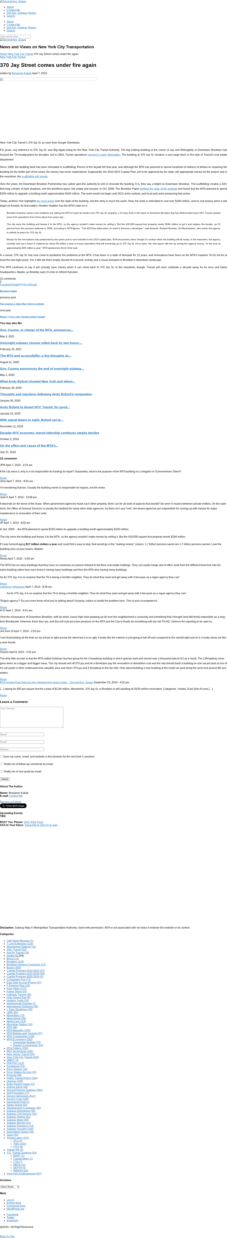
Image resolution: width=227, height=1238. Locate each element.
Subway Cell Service (22, 1114)
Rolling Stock (17, 1087)
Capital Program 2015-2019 (26, 973)
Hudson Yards (18, 1000)
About (10, 7)
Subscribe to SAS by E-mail (41, 825)
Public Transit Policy (22, 1078)
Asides (11, 955)
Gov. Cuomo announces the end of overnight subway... (42, 368)
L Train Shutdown (20, 1009)
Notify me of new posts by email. (23, 771)
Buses (14, 967)
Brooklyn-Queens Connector (26, 964)
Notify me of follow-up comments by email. (29, 764)
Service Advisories (21, 1096)
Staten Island (17, 1105)
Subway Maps (18, 1120)
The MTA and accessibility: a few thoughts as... (35, 355)
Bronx (13, 958)
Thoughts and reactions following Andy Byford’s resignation (46, 394)
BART (18, 1155)
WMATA (20, 1170)
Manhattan (15, 1015)
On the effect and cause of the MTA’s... (29, 445)
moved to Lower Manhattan (104, 154)
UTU (18, 1146)
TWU (19, 1143)
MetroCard (16, 1021)
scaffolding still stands (35, 176)
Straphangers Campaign (24, 1108)
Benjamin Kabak (22, 73)
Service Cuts (17, 1099)
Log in (10, 1200)
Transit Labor (18, 1137)
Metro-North (16, 1018)
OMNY (12, 1060)
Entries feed (14, 1202)
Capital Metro (23, 1158)
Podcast (14, 1075)
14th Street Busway (20, 940)
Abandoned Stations (21, 946)
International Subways (22, 1006)
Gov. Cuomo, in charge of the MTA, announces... (36, 330)
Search (11, 16)
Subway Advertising (21, 1111)
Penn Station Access (21, 1072)
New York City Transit (20, 54)
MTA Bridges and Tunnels (24, 1033)
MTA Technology (20, 1051)
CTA (17, 1161)
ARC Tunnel (17, 949)
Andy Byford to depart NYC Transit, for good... (35, 407)
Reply (3, 478)
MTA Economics (20, 1039)
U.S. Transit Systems (22, 1152)
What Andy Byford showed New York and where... (37, 381)
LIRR (12, 1012)
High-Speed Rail (18, 997)
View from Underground (24, 1173)
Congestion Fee (19, 979)
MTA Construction (20, 1036)
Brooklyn (15, 961)
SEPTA (19, 1167)
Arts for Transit (18, 952)
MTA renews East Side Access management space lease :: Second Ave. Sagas (46, 682)
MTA (12, 1027)
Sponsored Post (18, 1102)
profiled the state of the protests (158, 188)
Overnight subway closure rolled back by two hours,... (41, 343)
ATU (17, 1140)
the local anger (45, 201)
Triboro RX (15, 1149)
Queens (15, 1081)
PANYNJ (15, 1063)
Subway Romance (20, 1126)
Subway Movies (19, 1123)
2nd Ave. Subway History (21, 13)
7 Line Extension (20, 943)
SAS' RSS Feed (33, 822)
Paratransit (16, 1066)
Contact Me (13, 10)
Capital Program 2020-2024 (25, 976)
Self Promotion (18, 1093)
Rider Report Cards (21, 1084)
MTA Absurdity (18, 1030)
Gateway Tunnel (19, 994)
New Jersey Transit (21, 1054)
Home (3, 54)
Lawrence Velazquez (12, 586)
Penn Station (17, 1069)
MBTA (19, 1164)
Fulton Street (17, 991)
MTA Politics (17, 1048)
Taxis (12, 1134)
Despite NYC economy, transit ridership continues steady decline (49, 433)
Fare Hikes (16, 988)
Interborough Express (21, 1003)
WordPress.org (15, 1208)
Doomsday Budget (27, 1042)
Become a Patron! (10, 801)
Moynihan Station (20, 1024)
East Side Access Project (24, 982)
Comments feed (16, 1205)
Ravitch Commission (28, 1045)
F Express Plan (18, 985)
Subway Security (20, 1128)
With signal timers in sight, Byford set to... (31, 420)
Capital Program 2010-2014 (26, 970)
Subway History (19, 1117)
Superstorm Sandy (20, 1131)
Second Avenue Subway (25, 1090)
